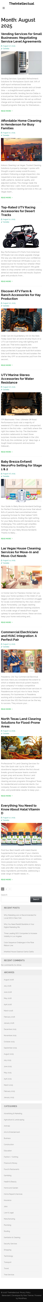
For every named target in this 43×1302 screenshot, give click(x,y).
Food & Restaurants (11, 1169)
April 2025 (8, 1079)
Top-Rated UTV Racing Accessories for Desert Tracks (18, 211)
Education (8, 1151)
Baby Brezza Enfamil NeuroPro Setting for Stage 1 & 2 (21, 465)
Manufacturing (9, 1219)
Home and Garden (11, 1188)
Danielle (6, 49)
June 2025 (8, 1066)
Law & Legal (9, 1213)
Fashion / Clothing (11, 1157)
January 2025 (9, 1097)
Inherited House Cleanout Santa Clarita (19, 952)
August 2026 (9, 980)
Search (4, 895)
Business (7, 1138)
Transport (7, 1262)
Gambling (7, 1175)
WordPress (22, 1298)
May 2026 (8, 998)
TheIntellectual (21, 3)
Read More (6, 111)
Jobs (6, 1206)
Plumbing (7, 1225)
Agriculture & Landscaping (14, 1120)
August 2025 (9, 1054)
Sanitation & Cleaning (12, 1237)
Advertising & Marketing (13, 1114)
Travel (6, 1268)
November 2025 (10, 1035)
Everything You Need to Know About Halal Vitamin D (20, 809)
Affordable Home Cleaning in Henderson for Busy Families (21, 124)
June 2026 (8, 992)
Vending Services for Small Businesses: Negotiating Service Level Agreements (21, 37)
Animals (7, 1126)
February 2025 (9, 1091)
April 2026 (8, 1004)
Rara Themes (28, 1295)
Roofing (7, 1231)
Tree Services (9, 1275)
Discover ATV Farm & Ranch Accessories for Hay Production (21, 295)
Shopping (7, 1250)
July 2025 (7, 1060)
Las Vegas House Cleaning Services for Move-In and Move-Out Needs (21, 552)
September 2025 (10, 1048)
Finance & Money (10, 1163)
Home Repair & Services (13, 1194)
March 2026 (8, 1011)
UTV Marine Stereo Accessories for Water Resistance (17, 378)
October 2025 (9, 1042)
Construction (9, 1144)
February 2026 (9, 1017)
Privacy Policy (25, 1292)
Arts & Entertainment (12, 1132)
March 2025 (8, 1085)
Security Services (10, 1244)
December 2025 (10, 1029)
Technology (8, 1256)
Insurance (7, 1200)
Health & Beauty (10, 1182)
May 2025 (7, 1073)
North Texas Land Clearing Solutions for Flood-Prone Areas (21, 722)
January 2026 (9, 1023)
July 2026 (7, 986)
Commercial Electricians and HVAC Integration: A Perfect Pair (19, 635)
